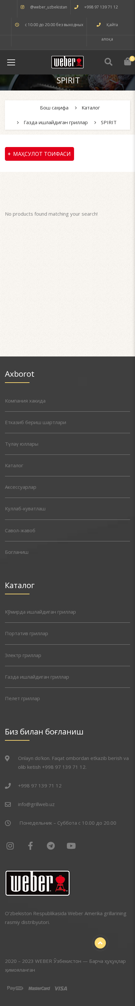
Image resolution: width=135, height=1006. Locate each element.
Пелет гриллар (22, 698)
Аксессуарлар (20, 487)
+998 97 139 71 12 (101, 7)
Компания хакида (25, 400)
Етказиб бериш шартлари (35, 422)
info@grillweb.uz (36, 804)
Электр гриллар (23, 655)
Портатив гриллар (26, 633)
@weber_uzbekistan (48, 7)
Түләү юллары (21, 443)
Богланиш (17, 552)
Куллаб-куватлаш (25, 508)
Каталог (14, 465)
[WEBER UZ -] (67, 61)
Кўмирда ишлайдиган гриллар (40, 611)
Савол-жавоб (20, 530)
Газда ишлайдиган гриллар (37, 676)
